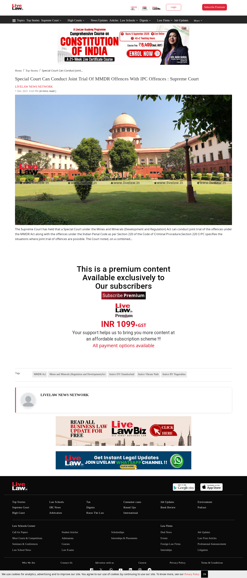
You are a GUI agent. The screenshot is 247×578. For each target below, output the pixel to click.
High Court (18, 513)
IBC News (55, 507)
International (131, 513)
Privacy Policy (192, 574)
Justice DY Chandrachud (121, 374)
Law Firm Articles (207, 538)
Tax (88, 502)
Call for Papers (20, 532)
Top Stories (32, 20)
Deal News (166, 532)
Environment (205, 502)
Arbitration (55, 513)
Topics (21, 20)
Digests (144, 20)
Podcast (202, 507)
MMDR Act (40, 374)
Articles (113, 20)
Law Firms (163, 20)
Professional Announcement (212, 544)
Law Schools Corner (23, 525)
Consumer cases (132, 502)
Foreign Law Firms (170, 544)
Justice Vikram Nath (148, 374)
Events (164, 538)
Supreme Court (50, 20)
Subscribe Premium (214, 7)
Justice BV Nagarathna (174, 374)
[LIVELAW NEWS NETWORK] (28, 400)
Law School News (21, 550)
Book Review (168, 507)
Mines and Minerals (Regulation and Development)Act (77, 374)
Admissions (67, 538)
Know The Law (95, 513)
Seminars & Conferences (25, 544)
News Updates (99, 20)
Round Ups (130, 507)
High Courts (75, 20)
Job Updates (181, 20)
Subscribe (124, 295)
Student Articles (70, 532)
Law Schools (127, 20)
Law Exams (68, 550)
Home (18, 70)
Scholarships (117, 532)
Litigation (203, 550)
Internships (166, 550)
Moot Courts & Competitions (27, 538)
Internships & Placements (124, 538)
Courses (66, 544)
